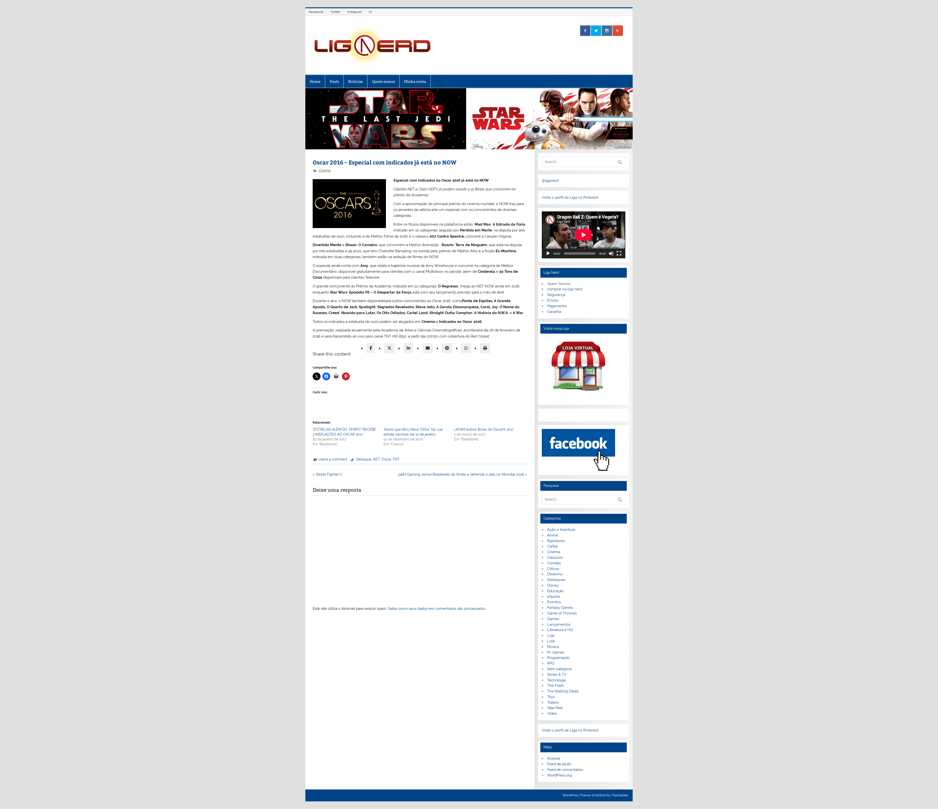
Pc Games (555, 652)
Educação (555, 591)
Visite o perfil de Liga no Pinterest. (570, 197)
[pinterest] (447, 348)
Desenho (555, 574)
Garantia (554, 311)
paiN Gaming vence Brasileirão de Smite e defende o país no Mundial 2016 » (462, 474)
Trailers (553, 702)
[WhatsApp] (466, 348)
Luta (551, 641)
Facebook (316, 12)
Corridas (554, 563)
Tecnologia (556, 680)
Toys (551, 697)
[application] (583, 234)
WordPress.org (559, 775)
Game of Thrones (562, 613)
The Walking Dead (562, 691)
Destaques (556, 580)
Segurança (556, 295)
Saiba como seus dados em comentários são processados (436, 608)
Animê (552, 535)
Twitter (335, 12)
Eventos (554, 602)
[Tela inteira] (619, 253)
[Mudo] (611, 253)
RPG (550, 663)
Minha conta (415, 81)
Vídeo (552, 713)
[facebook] (370, 348)
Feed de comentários (565, 769)
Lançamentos (558, 624)
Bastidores (556, 541)
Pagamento (557, 306)
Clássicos (555, 557)
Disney (553, 585)
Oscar (386, 459)
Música (553, 647)
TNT (396, 459)
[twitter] (389, 348)
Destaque (363, 459)
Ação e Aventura (561, 529)
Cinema (325, 170)
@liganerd (550, 180)
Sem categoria (559, 669)
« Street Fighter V (327, 474)
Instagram (354, 12)
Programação (558, 658)
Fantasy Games (560, 607)
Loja (550, 635)
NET (376, 459)
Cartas (552, 546)
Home (315, 81)
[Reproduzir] (548, 253)
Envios (552, 300)
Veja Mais (555, 708)
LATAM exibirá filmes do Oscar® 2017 (484, 429)
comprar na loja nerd (564, 289)
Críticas (553, 569)
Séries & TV (556, 674)
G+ (370, 12)
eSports (553, 596)
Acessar (553, 758)
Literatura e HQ (560, 630)
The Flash (555, 685)
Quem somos (383, 81)
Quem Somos (558, 284)
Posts (334, 81)
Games (553, 619)
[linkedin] (408, 348)
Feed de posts (559, 764)
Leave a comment (333, 459)
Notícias (355, 81)
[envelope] (428, 348)
